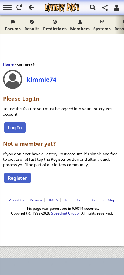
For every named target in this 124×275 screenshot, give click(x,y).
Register (17, 178)
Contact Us (86, 199)
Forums (13, 29)
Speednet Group (65, 213)
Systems (102, 29)
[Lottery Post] (62, 7)
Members (80, 29)
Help (67, 199)
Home (8, 64)
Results (31, 29)
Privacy (36, 199)
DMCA (52, 199)
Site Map (108, 199)
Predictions (55, 29)
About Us (16, 199)
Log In (15, 127)
